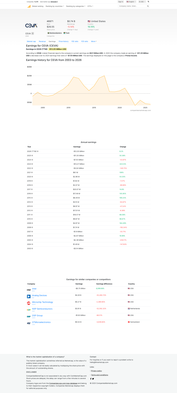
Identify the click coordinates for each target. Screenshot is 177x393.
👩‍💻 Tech (66, 33)
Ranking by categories (75, 6)
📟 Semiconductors (55, 33)
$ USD (141, 2)
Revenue (42, 41)
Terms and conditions (99, 375)
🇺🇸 (130, 2)
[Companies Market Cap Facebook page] (91, 379)
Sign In (120, 2)
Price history (63, 41)
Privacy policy (96, 371)
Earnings (52, 41)
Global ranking (37, 6)
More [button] (93, 41)
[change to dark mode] (148, 1)
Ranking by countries (54, 6)
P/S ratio (84, 41)
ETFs (90, 6)
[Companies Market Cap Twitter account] (93, 379)
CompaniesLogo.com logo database (63, 383)
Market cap (31, 41)
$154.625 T (54, 1)
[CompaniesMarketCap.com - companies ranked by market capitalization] (29, 6)
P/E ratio (75, 41)
